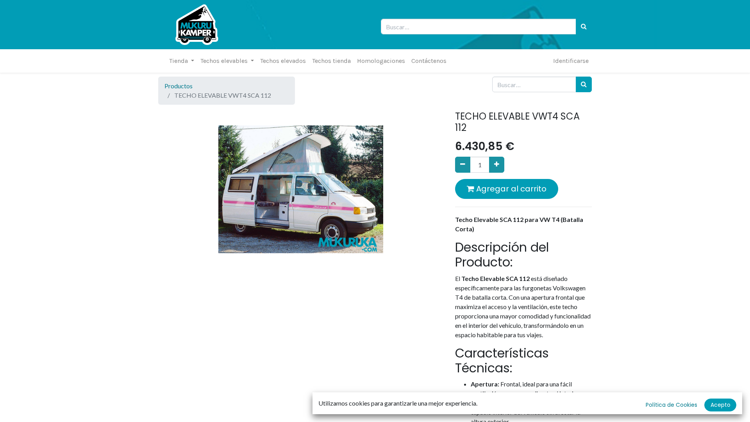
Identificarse (571, 60)
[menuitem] (283, 61)
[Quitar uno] (462, 164)
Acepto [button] (720, 405)
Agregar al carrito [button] (510, 188)
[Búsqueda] (584, 26)
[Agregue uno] (496, 164)
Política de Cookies (671, 405)
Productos (178, 85)
